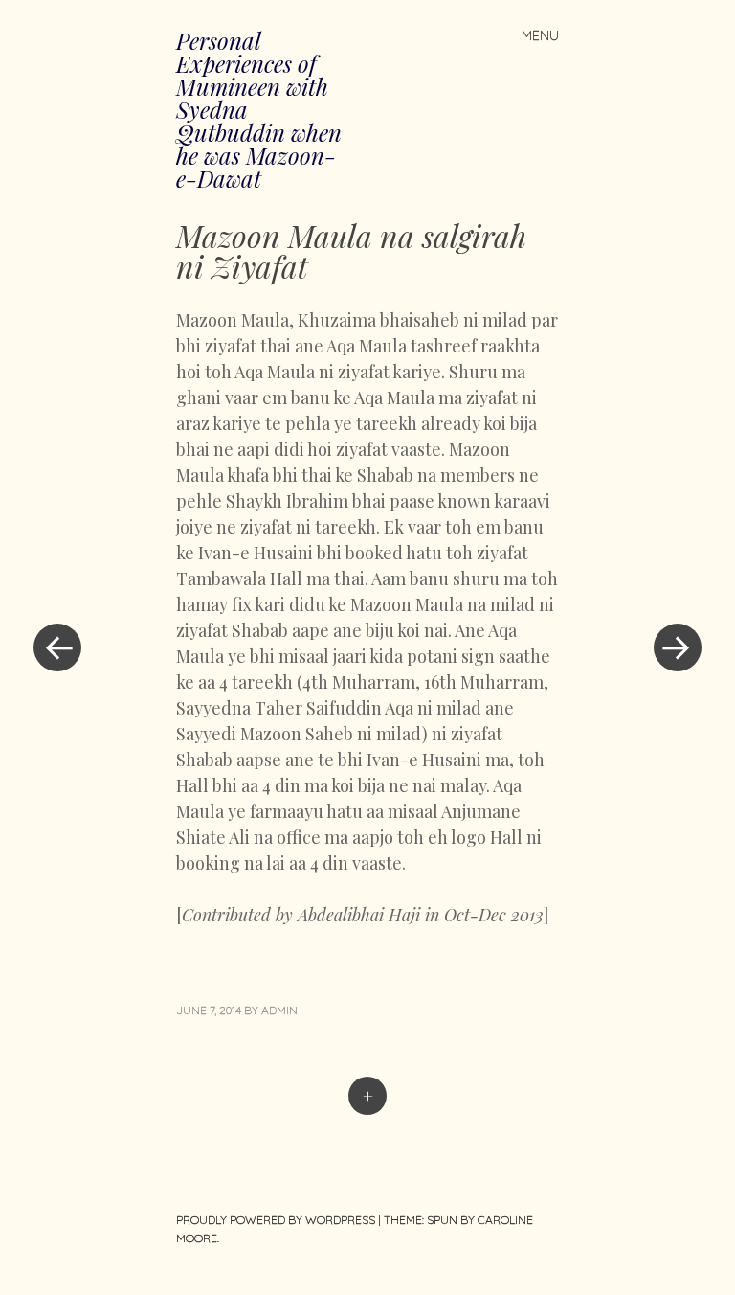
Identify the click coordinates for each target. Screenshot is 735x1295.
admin (279, 1010)
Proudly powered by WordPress (275, 1220)
